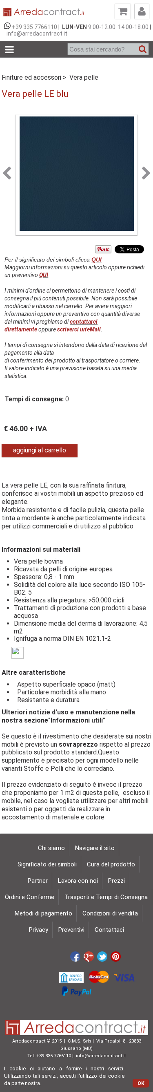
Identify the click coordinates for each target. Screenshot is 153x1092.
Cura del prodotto (111, 864)
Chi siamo (51, 848)
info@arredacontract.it (35, 33)
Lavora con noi (78, 880)
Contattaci (109, 929)
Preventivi (71, 929)
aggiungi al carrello (39, 450)
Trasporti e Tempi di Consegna (106, 897)
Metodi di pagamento (43, 913)
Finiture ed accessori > (35, 77)
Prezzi (116, 880)
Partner (38, 880)
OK (140, 1083)
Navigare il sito (95, 848)
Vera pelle (83, 77)
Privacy (38, 929)
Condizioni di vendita (110, 913)
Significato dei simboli (47, 864)
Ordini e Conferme (29, 897)
